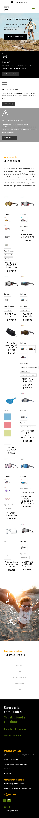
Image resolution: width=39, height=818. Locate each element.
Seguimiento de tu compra (15, 764)
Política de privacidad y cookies (17, 788)
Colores (7, 214)
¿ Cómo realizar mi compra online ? (19, 755)
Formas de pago (11, 760)
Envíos (7, 769)
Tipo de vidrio (9, 251)
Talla (5, 542)
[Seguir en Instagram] (9, 800)
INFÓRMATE (9, 137)
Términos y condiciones (14, 784)
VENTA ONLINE (15, 37)
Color (6, 411)
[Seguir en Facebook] (4, 800)
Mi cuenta (8, 774)
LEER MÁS (8, 104)
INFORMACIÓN (10, 74)
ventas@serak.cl (11, 811)
